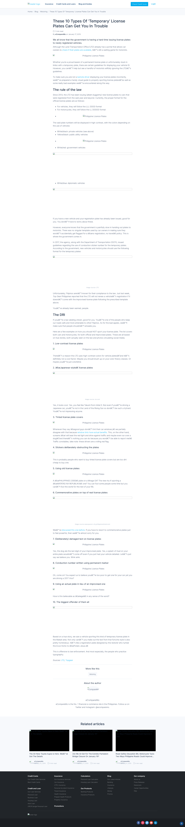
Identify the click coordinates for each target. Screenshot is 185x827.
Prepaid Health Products (62, 797)
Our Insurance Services (62, 779)
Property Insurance (61, 800)
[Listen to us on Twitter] (147, 822)
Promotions (59, 806)
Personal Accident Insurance (64, 788)
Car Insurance (59, 782)
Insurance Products (87, 795)
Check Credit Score (139, 4)
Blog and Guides (85, 4)
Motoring (93, 674)
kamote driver (83, 77)
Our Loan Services (34, 792)
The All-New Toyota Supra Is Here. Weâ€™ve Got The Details (48, 755)
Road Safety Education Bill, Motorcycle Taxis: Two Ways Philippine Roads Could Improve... (135, 755)
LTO (62, 660)
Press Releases (139, 782)
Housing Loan (32, 800)
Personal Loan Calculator (89, 779)
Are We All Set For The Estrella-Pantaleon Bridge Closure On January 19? (90, 755)
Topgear (69, 660)
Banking (110, 782)
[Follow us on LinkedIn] (155, 822)
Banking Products (87, 792)
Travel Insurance (60, 791)
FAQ (135, 791)
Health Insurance (60, 794)
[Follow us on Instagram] (142, 822)
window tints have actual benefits (92, 432)
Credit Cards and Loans (66, 4)
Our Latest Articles (113, 779)
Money (109, 791)
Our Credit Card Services (36, 779)
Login (153, 4)
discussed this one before (73, 530)
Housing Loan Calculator (89, 782)
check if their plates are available (76, 50)
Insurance (49, 4)
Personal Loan (33, 795)
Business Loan (33, 797)
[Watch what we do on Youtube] (151, 822)
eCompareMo (92, 700)
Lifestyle (110, 788)
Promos (110, 794)
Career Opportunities (141, 788)
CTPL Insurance (59, 785)
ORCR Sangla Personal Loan (37, 806)
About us (137, 779)
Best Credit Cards (34, 782)
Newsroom (137, 785)
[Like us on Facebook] (138, 822)
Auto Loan (31, 803)
